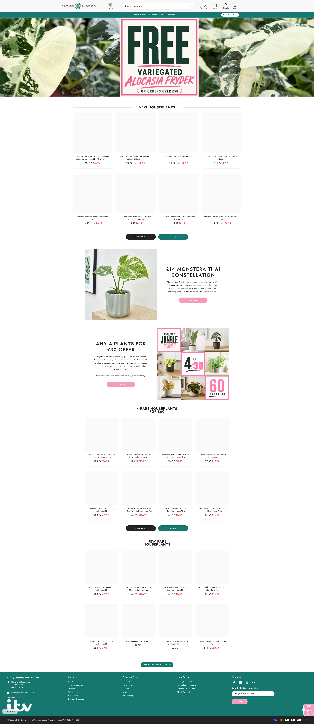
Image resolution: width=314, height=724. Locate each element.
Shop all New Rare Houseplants (157, 664)
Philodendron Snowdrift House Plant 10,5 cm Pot (212, 455)
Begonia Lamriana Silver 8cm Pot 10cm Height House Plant (138, 588)
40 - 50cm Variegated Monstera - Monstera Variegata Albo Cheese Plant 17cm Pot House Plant (93, 157)
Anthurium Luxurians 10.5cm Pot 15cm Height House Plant (175, 509)
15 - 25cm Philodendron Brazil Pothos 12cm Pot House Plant (178, 218)
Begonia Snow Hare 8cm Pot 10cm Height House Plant (102, 642)
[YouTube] (253, 682)
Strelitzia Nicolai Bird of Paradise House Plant (178, 157)
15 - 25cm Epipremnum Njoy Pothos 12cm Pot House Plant (221, 157)
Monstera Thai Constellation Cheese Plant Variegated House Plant (135, 157)
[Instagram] (240, 682)
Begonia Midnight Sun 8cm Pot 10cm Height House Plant (212, 588)
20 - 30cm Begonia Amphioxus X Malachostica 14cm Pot (175, 642)
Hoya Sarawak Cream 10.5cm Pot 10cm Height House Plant (212, 509)
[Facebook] (234, 682)
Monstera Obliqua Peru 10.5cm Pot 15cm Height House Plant (102, 455)
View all (173, 236)
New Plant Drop (230, 15)
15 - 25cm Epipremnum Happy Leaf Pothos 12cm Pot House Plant (135, 218)
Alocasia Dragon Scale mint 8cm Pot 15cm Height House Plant (175, 455)
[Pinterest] (247, 682)
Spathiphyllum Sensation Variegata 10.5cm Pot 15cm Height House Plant (139, 509)
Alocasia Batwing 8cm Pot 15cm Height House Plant (102, 509)
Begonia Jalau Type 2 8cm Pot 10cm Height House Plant (101, 588)
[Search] (158, 6)
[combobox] (155, 6)
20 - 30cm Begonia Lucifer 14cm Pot (139, 641)
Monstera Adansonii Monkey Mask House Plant (92, 218)
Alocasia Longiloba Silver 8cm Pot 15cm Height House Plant (138, 455)
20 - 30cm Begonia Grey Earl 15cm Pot (212, 642)
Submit (239, 701)
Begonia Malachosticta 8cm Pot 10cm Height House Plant (175, 588)
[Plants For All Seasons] (121, 284)
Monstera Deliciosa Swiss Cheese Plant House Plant (221, 218)
